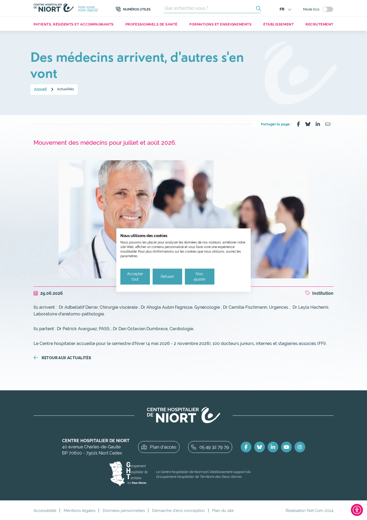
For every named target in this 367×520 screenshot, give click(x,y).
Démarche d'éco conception (178, 510)
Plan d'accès (163, 447)
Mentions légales (79, 510)
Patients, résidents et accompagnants (74, 24)
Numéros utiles (136, 9)
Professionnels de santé (151, 24)
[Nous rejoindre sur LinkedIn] (273, 447)
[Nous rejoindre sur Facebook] (246, 447)
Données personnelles (124, 510)
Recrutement (319, 24)
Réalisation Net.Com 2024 (309, 510)
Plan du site (223, 510)
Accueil (40, 89)
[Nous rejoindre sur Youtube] (286, 447)
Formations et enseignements (220, 24)
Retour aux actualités (66, 358)
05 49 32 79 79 (214, 447)
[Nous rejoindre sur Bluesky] (259, 447)
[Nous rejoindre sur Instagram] (299, 447)
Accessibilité (45, 510)
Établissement (278, 24)
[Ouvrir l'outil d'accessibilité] (357, 510)
